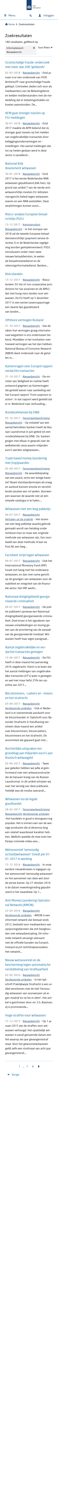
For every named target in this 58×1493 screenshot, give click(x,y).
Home (11, 24)
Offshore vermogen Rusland (24, 320)
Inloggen (48, 15)
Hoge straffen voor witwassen (25, 1015)
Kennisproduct (31, 224)
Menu (11, 15)
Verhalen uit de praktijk (19, 519)
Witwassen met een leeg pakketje (27, 509)
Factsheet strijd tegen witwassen (27, 555)
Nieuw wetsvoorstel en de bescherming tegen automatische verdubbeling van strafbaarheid (27, 964)
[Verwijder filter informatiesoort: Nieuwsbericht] (34, 50)
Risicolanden (14, 274)
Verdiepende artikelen (18, 708)
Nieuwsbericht (31, 73)
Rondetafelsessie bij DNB (22, 412)
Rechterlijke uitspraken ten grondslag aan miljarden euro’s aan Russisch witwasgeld (29, 753)
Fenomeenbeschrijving (36, 418)
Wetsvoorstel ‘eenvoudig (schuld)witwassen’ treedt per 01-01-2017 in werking (28, 854)
